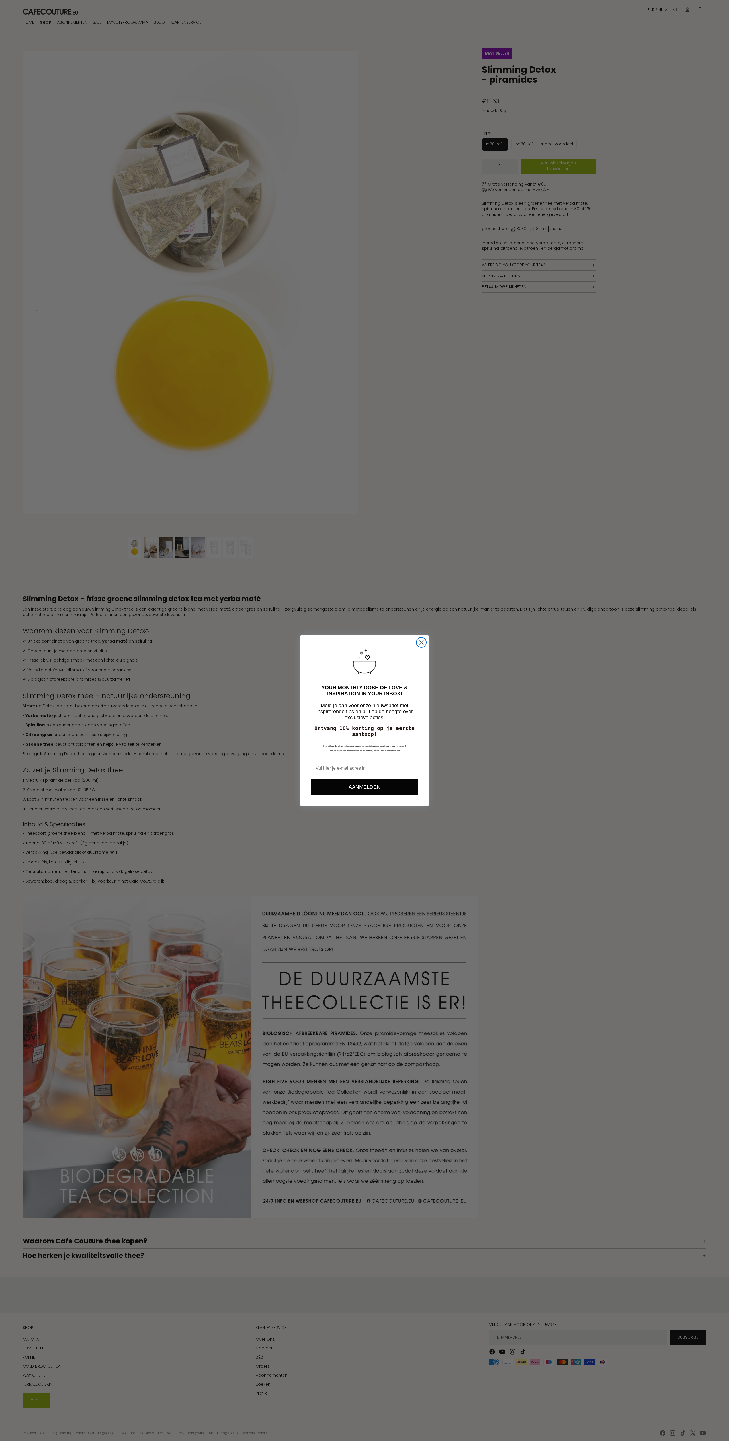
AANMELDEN (364, 787)
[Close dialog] (421, 642)
